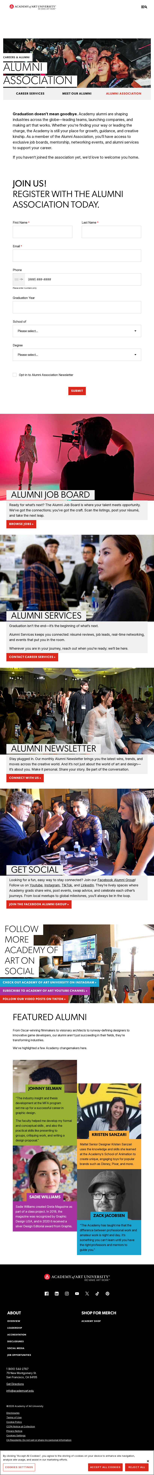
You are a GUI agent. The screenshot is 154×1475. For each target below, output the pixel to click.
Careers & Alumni (16, 57)
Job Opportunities (19, 1355)
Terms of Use (14, 1417)
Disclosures (13, 1413)
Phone (17, 270)
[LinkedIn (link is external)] (57, 1293)
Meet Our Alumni (77, 93)
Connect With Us (24, 778)
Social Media (15, 1348)
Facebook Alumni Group (116, 880)
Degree (18, 345)
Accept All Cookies (105, 1467)
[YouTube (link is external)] (77, 1293)
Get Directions (15, 1384)
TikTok (67, 885)
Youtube (36, 885)
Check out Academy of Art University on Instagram (48, 982)
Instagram (52, 885)
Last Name (89, 222)
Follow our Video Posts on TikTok (33, 999)
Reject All (136, 1467)
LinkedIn (87, 885)
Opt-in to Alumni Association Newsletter (46, 375)
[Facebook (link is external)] (46, 1293)
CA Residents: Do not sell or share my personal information (38, 1440)
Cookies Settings (16, 1435)
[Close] (148, 1461)
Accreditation (16, 1335)
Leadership (14, 1328)
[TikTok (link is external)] (97, 1293)
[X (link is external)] (87, 1293)
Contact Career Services (31, 657)
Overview (13, 1321)
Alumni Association (123, 93)
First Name (20, 222)
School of (19, 321)
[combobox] (19, 279)
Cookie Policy (14, 1422)
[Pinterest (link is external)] (107, 1293)
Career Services (30, 93)
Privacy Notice (14, 1431)
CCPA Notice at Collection (20, 1426)
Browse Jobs (20, 524)
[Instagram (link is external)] (67, 1293)
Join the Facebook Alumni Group (38, 904)
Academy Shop (91, 1321)
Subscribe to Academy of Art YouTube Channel (44, 990)
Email (16, 246)
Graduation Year (24, 298)
